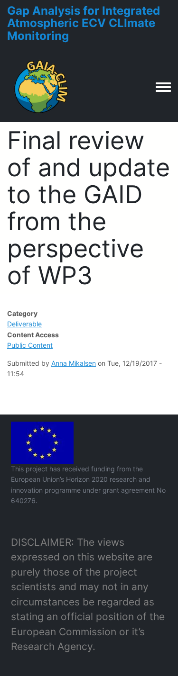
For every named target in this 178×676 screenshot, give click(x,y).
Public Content (30, 345)
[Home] (41, 87)
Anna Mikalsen (73, 363)
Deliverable (24, 324)
